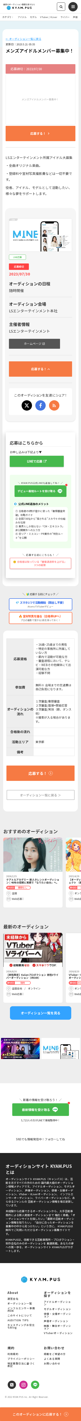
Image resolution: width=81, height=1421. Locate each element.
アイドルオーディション (57, 1303)
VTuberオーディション (58, 1333)
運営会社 (12, 1298)
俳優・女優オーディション (57, 1315)
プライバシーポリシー (21, 1358)
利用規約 (12, 1354)
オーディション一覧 (19, 1303)
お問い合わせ (52, 1363)
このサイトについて (19, 1315)
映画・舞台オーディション (57, 1327)
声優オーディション (56, 1321)
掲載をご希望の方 (55, 1354)
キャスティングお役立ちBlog (21, 1326)
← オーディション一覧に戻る (23, 39)
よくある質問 (52, 1358)
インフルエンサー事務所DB (21, 1309)
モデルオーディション (57, 1309)
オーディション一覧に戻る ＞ (40, 795)
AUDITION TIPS (18, 1320)
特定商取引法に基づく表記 (21, 1365)
